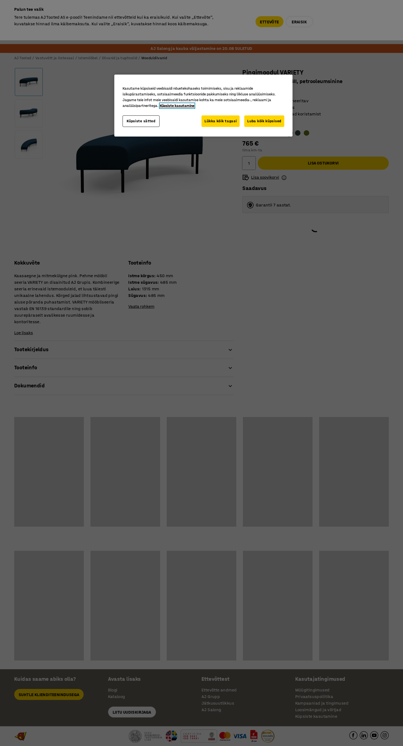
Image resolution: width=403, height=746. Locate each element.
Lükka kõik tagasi (221, 121)
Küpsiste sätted (141, 121)
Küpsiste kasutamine (177, 105)
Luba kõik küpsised (264, 121)
